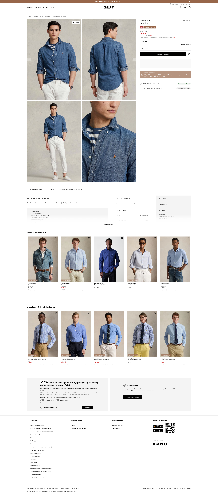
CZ (162, 488)
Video (77, 22)
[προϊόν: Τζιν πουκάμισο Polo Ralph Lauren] (43, 259)
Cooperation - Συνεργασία (37, 477)
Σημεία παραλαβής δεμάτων (78, 428)
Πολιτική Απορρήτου (35, 474)
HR (167, 488)
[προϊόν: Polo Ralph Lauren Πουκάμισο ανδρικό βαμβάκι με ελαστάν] (43, 333)
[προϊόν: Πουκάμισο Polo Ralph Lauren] (76, 333)
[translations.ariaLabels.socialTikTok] (165, 444)
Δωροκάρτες (33, 444)
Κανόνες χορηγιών (35, 441)
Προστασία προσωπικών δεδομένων (36, 488)
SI (180, 488)
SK (182, 488)
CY (159, 488)
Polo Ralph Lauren (145, 20)
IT (172, 488)
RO (177, 488)
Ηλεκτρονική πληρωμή (118, 425)
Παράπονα (33, 459)
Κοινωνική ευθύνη (35, 465)
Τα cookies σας (75, 488)
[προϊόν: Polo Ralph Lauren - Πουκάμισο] (175, 259)
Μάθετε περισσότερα (133, 397)
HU (170, 488)
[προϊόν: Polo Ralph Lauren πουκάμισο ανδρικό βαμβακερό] (109, 259)
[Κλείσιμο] (189, 1)
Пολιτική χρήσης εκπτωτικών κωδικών (40, 471)
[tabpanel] (109, 208)
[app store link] (158, 430)
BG (156, 488)
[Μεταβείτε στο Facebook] (154, 444)
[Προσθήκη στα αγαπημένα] (189, 54)
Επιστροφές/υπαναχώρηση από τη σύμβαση (42, 447)
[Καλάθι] (190, 7)
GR (164, 488)
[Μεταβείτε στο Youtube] (161, 444)
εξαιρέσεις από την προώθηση (84, 394)
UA (185, 488)
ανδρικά (38, 7)
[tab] (70, 189)
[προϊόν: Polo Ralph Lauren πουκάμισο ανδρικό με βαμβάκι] (109, 333)
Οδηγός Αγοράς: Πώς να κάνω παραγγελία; (41, 431)
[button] (165, 49)
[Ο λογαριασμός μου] (180, 7)
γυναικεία (30, 7)
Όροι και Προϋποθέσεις (52, 488)
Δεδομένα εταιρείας (65, 488)
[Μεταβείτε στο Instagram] (157, 444)
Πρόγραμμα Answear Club (37, 450)
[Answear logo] (109, 7)
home (52, 7)
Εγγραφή (87, 407)
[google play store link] (158, 426)
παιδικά (45, 7)
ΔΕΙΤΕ (187, 74)
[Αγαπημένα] (185, 7)
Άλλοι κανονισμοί (34, 437)
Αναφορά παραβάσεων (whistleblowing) (41, 468)
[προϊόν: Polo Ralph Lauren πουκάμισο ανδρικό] (76, 259)
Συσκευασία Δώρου (35, 453)
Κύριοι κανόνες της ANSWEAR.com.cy (40, 428)
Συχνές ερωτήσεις (35, 456)
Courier (73, 425)
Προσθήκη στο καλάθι (163, 54)
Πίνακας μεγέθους (186, 44)
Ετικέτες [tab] (51, 189)
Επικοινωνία (33, 462)
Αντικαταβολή (116, 428)
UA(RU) (189, 488)
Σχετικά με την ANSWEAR (37, 425)
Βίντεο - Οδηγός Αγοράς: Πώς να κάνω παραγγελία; (44, 434)
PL (175, 488)
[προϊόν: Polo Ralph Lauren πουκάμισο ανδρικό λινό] (142, 259)
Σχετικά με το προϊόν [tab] (36, 189)
